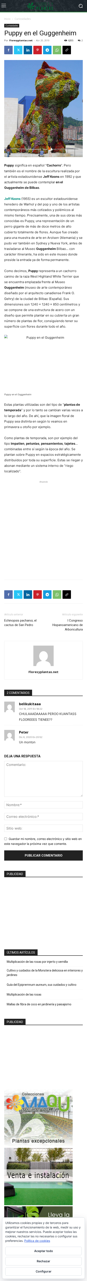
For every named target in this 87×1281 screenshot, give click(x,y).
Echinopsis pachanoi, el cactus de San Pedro (20, 623)
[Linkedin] (28, 50)
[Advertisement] (43, 528)
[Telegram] (47, 50)
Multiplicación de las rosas (24, 994)
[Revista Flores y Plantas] (43, 6)
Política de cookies (37, 1240)
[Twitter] (18, 50)
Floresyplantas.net (21, 40)
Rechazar (43, 1261)
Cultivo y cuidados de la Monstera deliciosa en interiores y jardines (45, 973)
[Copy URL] (67, 50)
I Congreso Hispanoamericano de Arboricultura (67, 625)
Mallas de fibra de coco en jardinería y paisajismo (39, 1004)
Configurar (44, 1271)
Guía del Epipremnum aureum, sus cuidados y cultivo (41, 984)
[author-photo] (43, 666)
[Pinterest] (37, 50)
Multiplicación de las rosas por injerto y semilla (37, 961)
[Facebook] (8, 50)
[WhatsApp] (57, 50)
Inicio (7, 19)
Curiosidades (23, 19)
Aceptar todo (43, 1251)
